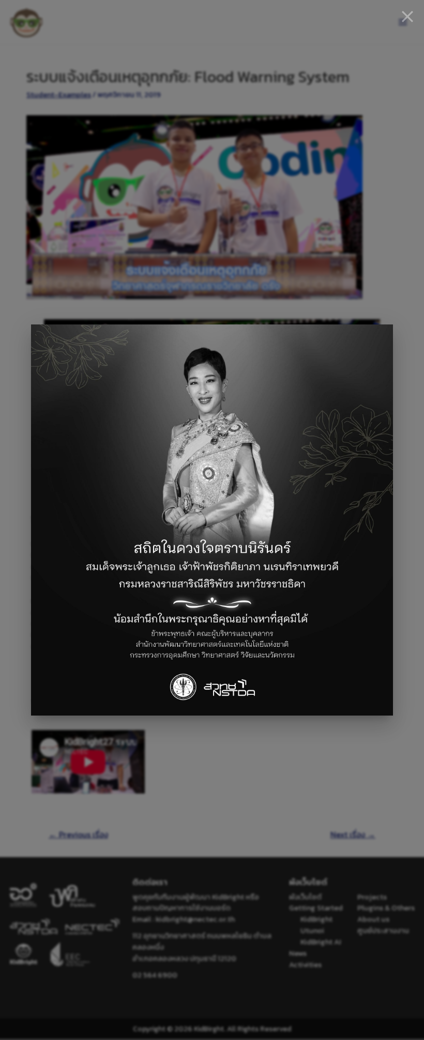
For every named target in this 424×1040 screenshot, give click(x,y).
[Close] (407, 16)
